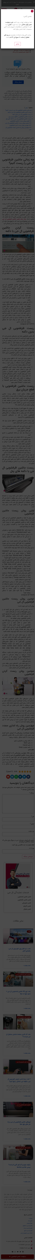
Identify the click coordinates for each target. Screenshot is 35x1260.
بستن (17, 44)
